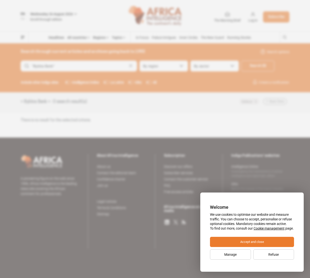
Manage (230, 254)
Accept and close (252, 242)
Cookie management (269, 228)
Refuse (273, 254)
